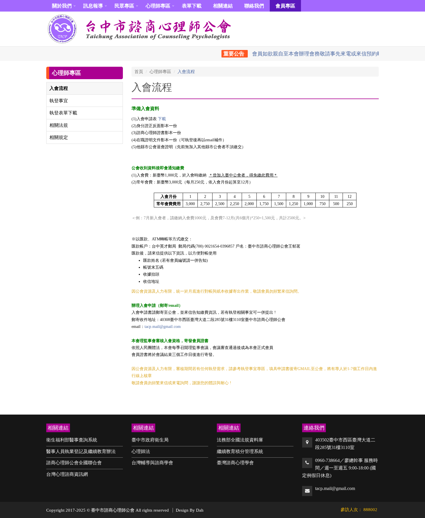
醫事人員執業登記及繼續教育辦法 (81, 451)
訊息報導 (93, 6)
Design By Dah (190, 510)
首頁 (138, 71)
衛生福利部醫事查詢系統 (71, 439)
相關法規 (58, 125)
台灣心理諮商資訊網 (67, 474)
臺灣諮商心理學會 (235, 462)
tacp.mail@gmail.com (163, 326)
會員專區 (285, 6)
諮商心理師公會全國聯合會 (74, 462)
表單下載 (192, 6)
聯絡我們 (254, 6)
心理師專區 (158, 6)
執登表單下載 (63, 112)
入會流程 (58, 88)
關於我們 (62, 6)
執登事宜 (58, 100)
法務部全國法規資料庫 (240, 439)
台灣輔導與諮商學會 (152, 462)
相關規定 (58, 137)
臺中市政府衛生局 (150, 439)
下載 (162, 119)
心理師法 (141, 451)
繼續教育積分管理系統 (240, 451)
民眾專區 (124, 6)
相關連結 (223, 6)
